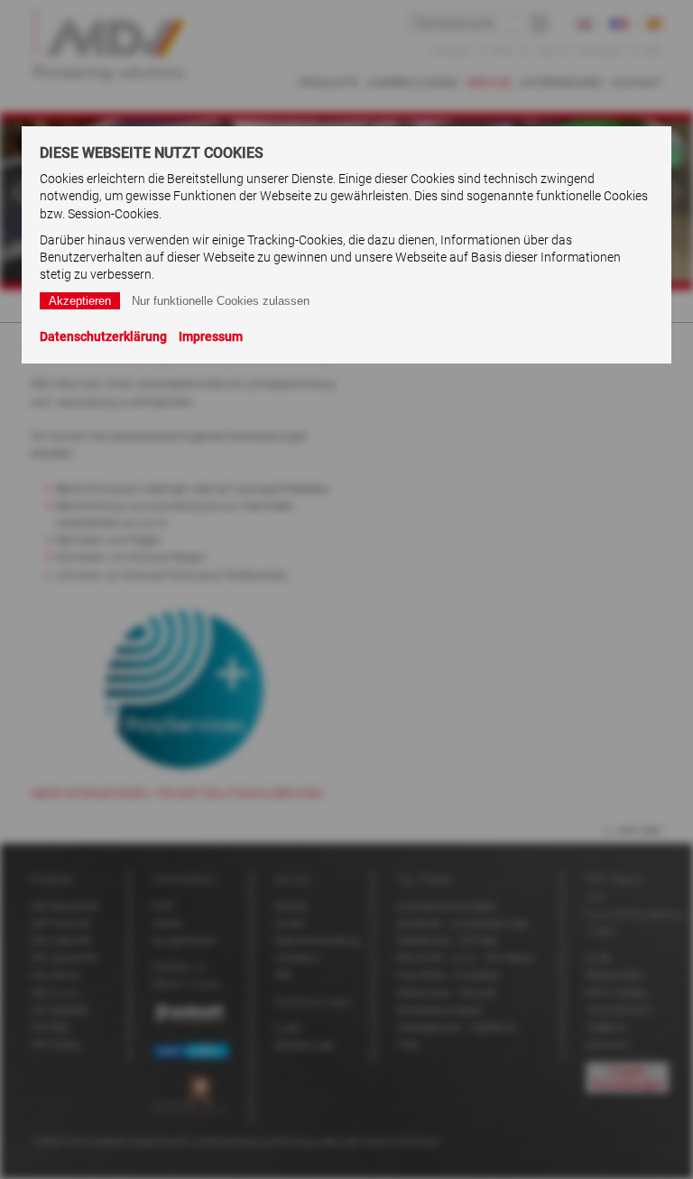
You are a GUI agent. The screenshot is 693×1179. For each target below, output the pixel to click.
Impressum (211, 336)
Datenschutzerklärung (103, 336)
